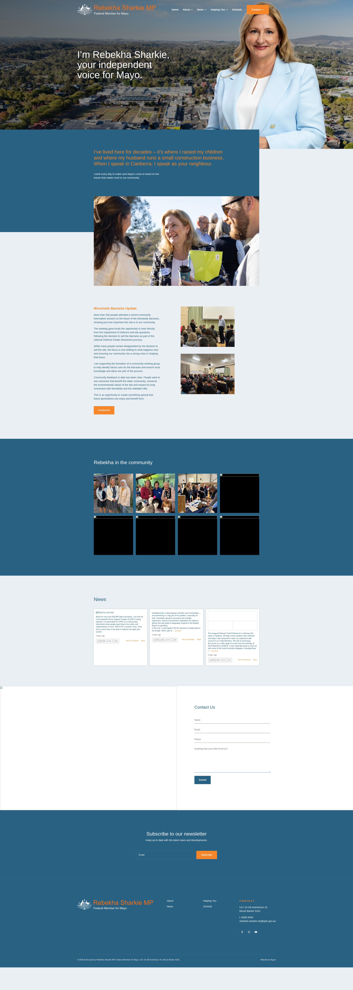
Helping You (209, 900)
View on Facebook (132, 640)
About (170, 900)
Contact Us (104, 410)
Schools (207, 906)
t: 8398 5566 (246, 917)
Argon (273, 960)
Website (264, 960)
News (170, 906)
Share (143, 640)
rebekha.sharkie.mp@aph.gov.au (257, 921)
